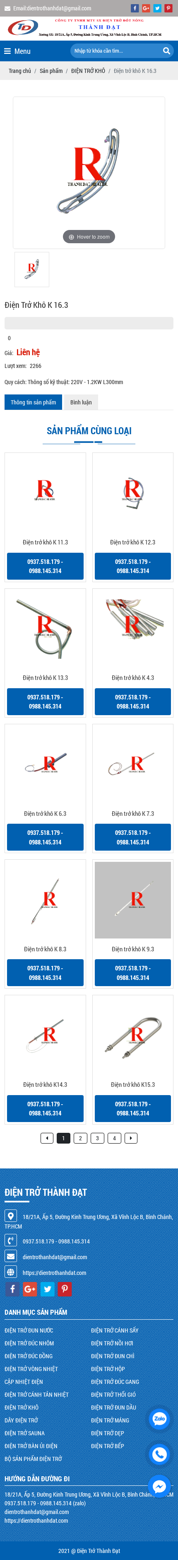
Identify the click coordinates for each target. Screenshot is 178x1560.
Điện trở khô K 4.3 (133, 677)
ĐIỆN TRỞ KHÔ (21, 1407)
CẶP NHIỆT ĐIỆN (24, 1382)
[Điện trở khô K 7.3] (133, 764)
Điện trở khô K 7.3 (133, 813)
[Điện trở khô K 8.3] (45, 900)
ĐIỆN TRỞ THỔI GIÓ (113, 1394)
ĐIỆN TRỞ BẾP (107, 1446)
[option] (89, 173)
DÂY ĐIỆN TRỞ (21, 1420)
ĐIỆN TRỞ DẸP (107, 1433)
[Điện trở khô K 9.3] (133, 900)
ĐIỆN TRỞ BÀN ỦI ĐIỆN (31, 1446)
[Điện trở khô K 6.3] (45, 764)
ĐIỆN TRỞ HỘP (108, 1369)
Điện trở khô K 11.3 (45, 542)
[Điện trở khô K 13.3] (45, 629)
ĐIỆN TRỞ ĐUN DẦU (113, 1407)
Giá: (9, 353)
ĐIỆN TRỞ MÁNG (110, 1420)
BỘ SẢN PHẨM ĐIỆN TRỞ (33, 1459)
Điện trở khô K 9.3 (133, 949)
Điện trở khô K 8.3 (45, 949)
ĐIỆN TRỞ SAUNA (25, 1433)
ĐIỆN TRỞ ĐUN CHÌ (113, 1356)
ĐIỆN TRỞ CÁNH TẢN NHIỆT (37, 1394)
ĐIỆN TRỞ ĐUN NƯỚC (29, 1330)
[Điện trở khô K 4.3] (133, 629)
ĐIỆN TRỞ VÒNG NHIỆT (31, 1369)
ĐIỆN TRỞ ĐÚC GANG (115, 1382)
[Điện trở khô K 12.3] (133, 493)
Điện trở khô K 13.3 (45, 677)
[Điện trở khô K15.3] (133, 1035)
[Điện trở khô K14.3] (45, 1035)
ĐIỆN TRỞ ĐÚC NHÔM (29, 1343)
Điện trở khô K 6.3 (45, 813)
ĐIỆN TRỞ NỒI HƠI (112, 1343)
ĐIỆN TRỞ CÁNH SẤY (115, 1330)
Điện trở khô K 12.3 (132, 542)
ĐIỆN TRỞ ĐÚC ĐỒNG (29, 1356)
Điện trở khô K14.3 (45, 1084)
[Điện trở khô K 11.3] (45, 493)
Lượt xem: (15, 366)
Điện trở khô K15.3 (133, 1084)
